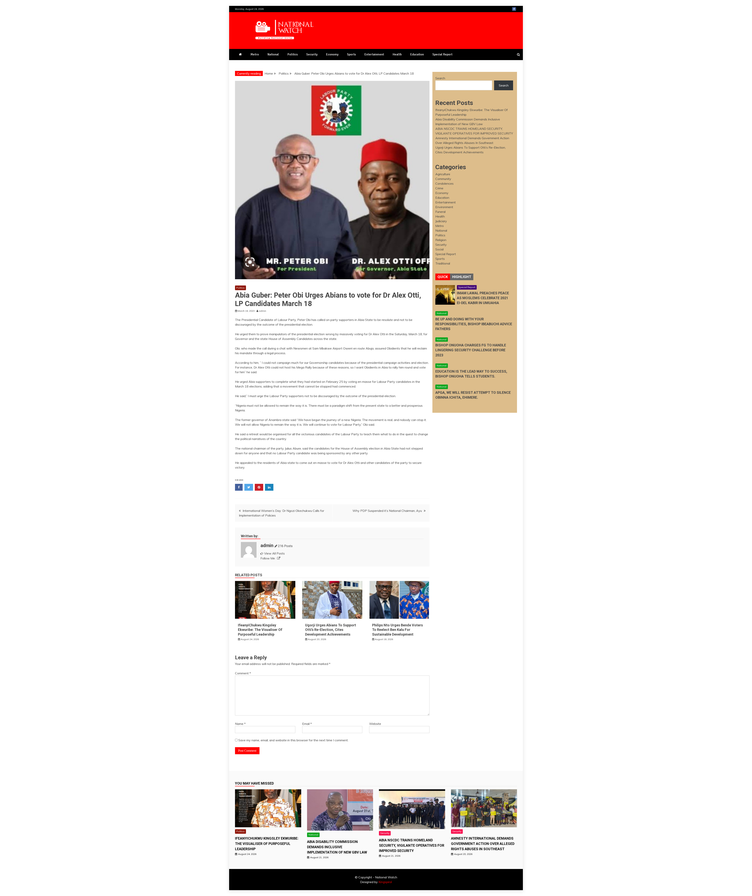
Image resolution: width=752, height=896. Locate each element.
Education (417, 54)
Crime (439, 188)
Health (397, 54)
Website (375, 724)
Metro (254, 54)
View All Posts (274, 553)
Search (440, 78)
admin (266, 545)
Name (240, 724)
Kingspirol (385, 882)
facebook (514, 9)
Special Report (442, 54)
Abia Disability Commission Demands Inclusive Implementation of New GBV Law (337, 847)
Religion (440, 240)
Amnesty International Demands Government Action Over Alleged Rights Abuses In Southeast (482, 843)
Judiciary (441, 221)
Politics (292, 54)
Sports (351, 54)
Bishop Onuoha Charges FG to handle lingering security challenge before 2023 (470, 350)
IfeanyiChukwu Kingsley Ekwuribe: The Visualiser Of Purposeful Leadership (260, 629)
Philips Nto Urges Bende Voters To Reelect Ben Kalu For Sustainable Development (397, 629)
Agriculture (442, 174)
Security (311, 54)
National (273, 54)
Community (443, 179)
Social (439, 249)
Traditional (442, 263)
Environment (444, 207)
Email (307, 724)
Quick (442, 277)
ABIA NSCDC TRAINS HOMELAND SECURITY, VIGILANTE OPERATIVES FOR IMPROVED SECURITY (411, 845)
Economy (332, 54)
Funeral (440, 212)
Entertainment (374, 54)
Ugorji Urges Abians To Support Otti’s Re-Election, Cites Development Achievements (330, 629)
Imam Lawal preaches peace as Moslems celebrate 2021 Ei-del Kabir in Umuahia (483, 298)
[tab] (442, 277)
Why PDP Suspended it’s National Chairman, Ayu (387, 511)
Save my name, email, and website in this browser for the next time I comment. (293, 740)
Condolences (444, 183)
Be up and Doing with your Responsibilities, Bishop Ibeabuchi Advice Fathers (473, 324)
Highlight (461, 277)
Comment (243, 673)
